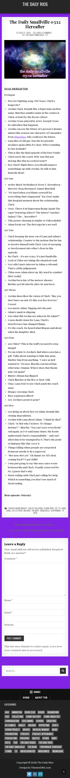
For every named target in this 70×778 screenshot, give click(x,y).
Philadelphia (11, 734)
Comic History (33, 716)
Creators (51, 721)
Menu (37, 692)
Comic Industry (52, 716)
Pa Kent (35, 510)
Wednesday (57, 751)
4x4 (7, 712)
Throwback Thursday (50, 747)
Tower (8, 751)
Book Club (30, 712)
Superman (55, 510)
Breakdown (53, 712)
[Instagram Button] (34, 774)
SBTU (7, 742)
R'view (46, 738)
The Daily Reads (28, 742)
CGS (7, 716)
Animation (17, 712)
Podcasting (11, 738)
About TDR (41, 697)
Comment (10, 558)
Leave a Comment (44, 33)
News (54, 729)
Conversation (12, 721)
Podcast (25, 734)
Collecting (17, 716)
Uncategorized (27, 751)
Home (26, 697)
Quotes (35, 738)
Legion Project (12, 729)
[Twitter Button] (29, 774)
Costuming (27, 721)
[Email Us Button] (40, 774)
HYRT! (55, 725)
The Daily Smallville (34, 34)
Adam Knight (21, 508)
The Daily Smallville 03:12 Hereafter (35, 24)
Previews (24, 738)
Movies (26, 729)
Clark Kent (49, 508)
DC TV (57, 508)
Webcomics (43, 751)
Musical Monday (41, 729)
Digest (22, 725)
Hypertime (44, 725)
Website (9, 624)
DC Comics (10, 725)
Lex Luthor (17, 510)
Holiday (32, 725)
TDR (15, 742)
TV (46, 34)
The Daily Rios (35, 4)
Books (41, 712)
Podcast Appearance (42, 734)
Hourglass (20, 137)
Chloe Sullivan (35, 508)
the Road (32, 747)
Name (8, 600)
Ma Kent (27, 510)
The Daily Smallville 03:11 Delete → (35, 524)
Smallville (45, 510)
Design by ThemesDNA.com (35, 767)
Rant (54, 738)
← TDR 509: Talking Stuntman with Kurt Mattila (35, 530)
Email (8, 612)
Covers (39, 721)
